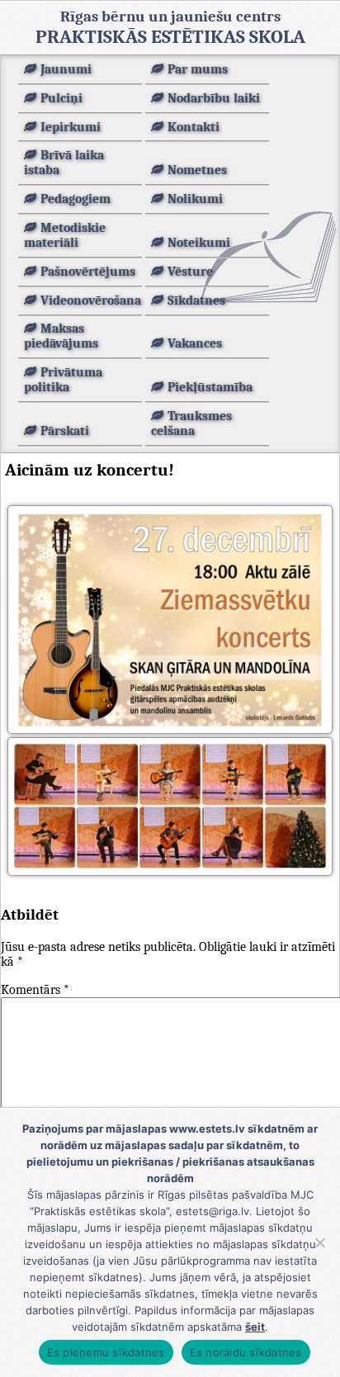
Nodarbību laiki (214, 98)
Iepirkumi (70, 127)
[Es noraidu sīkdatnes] (319, 1242)
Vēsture (190, 271)
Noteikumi (199, 242)
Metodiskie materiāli (65, 235)
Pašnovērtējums (87, 271)
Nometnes (197, 170)
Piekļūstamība (210, 387)
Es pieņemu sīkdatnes (106, 1352)
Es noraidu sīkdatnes (246, 1352)
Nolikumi (195, 199)
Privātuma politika (63, 380)
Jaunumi (66, 69)
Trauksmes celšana (191, 423)
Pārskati (64, 431)
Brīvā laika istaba (64, 162)
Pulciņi (61, 98)
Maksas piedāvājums (61, 336)
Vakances (195, 343)
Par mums (198, 69)
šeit (255, 1326)
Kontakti (194, 127)
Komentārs (35, 989)
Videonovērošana (90, 300)
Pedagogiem (75, 199)
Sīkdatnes (196, 300)
